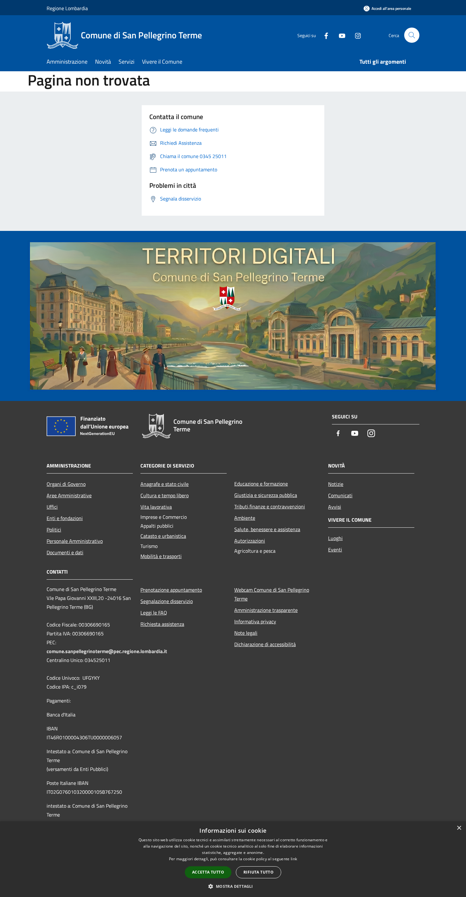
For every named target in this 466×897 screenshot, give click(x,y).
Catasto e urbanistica (163, 536)
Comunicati (340, 495)
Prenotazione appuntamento (171, 590)
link (294, 859)
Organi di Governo (66, 484)
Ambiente (244, 518)
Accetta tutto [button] (208, 872)
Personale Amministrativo (75, 541)
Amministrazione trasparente (266, 610)
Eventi (335, 549)
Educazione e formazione (261, 483)
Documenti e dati (65, 552)
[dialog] (233, 859)
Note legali (245, 633)
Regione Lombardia (67, 8)
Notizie (335, 484)
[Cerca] (411, 35)
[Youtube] (339, 35)
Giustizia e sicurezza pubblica (265, 495)
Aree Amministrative (69, 495)
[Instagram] (355, 35)
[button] (233, 886)
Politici (54, 529)
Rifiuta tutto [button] (258, 872)
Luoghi (335, 538)
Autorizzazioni (249, 540)
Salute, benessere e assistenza (267, 529)
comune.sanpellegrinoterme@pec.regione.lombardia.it (107, 651)
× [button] (458, 828)
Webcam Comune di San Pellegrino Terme (271, 594)
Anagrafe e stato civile (164, 484)
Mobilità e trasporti (161, 556)
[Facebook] (323, 35)
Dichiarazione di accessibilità (265, 644)
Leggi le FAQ (153, 612)
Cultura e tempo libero (164, 495)
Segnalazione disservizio (166, 601)
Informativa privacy (255, 621)
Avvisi (334, 507)
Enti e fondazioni (65, 518)
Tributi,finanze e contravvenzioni (269, 506)
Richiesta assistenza (162, 624)
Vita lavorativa (156, 507)
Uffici (52, 507)
